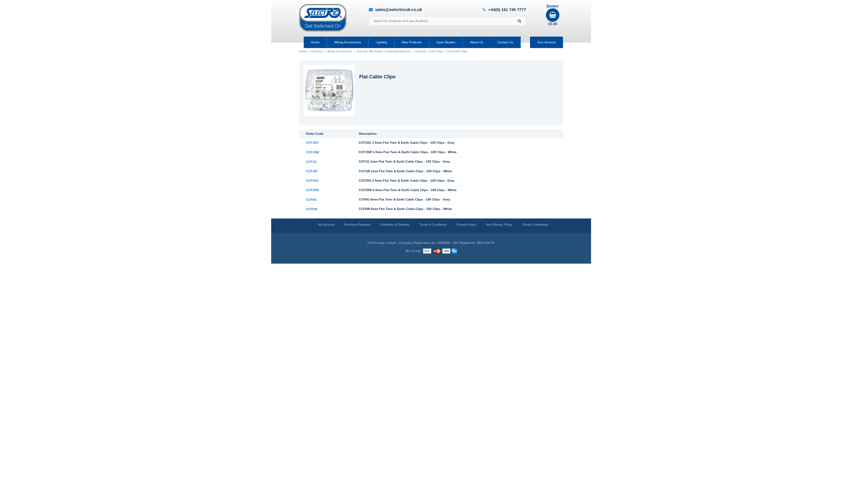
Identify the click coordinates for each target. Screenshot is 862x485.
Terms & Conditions (433, 224)
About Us (476, 42)
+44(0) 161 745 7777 (507, 10)
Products (317, 51)
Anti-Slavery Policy (499, 224)
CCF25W (312, 190)
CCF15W (312, 152)
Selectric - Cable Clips (429, 51)
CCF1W (311, 171)
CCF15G (312, 142)
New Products (412, 42)
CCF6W (311, 209)
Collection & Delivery (394, 224)
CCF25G (312, 180)
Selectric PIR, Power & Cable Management (383, 51)
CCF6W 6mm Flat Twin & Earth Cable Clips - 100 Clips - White (405, 209)
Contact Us (505, 42)
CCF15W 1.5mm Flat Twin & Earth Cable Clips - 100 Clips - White (408, 152)
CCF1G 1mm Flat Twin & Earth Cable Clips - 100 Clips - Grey (404, 161)
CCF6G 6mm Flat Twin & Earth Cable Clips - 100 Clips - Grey (404, 199)
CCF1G (311, 161)
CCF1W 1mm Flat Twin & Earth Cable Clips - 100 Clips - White (405, 171)
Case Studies (445, 42)
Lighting (381, 42)
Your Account (546, 42)
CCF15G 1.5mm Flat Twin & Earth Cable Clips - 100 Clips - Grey (407, 142)
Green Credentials (535, 224)
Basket (553, 15)
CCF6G (311, 199)
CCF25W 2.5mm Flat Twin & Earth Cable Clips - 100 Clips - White (408, 190)
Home (315, 42)
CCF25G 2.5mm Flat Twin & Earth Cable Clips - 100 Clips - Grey (407, 180)
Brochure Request (357, 224)
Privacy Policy (466, 224)
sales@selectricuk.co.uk (398, 9)
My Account (326, 224)
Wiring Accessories (347, 42)
